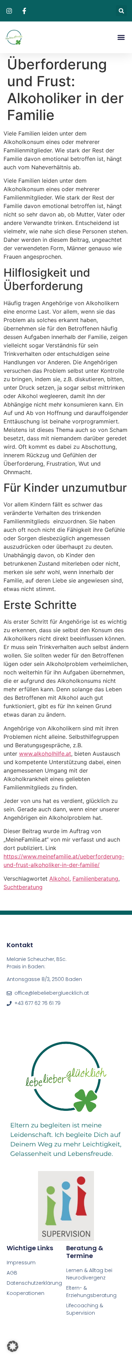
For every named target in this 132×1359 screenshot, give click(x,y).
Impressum (21, 1262)
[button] (121, 10)
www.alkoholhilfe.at (45, 753)
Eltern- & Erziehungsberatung (91, 1291)
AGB (12, 1272)
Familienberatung (95, 878)
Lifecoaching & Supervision (84, 1309)
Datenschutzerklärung (34, 1282)
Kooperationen (26, 1293)
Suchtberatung (23, 887)
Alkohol (59, 878)
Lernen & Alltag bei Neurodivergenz (89, 1274)
